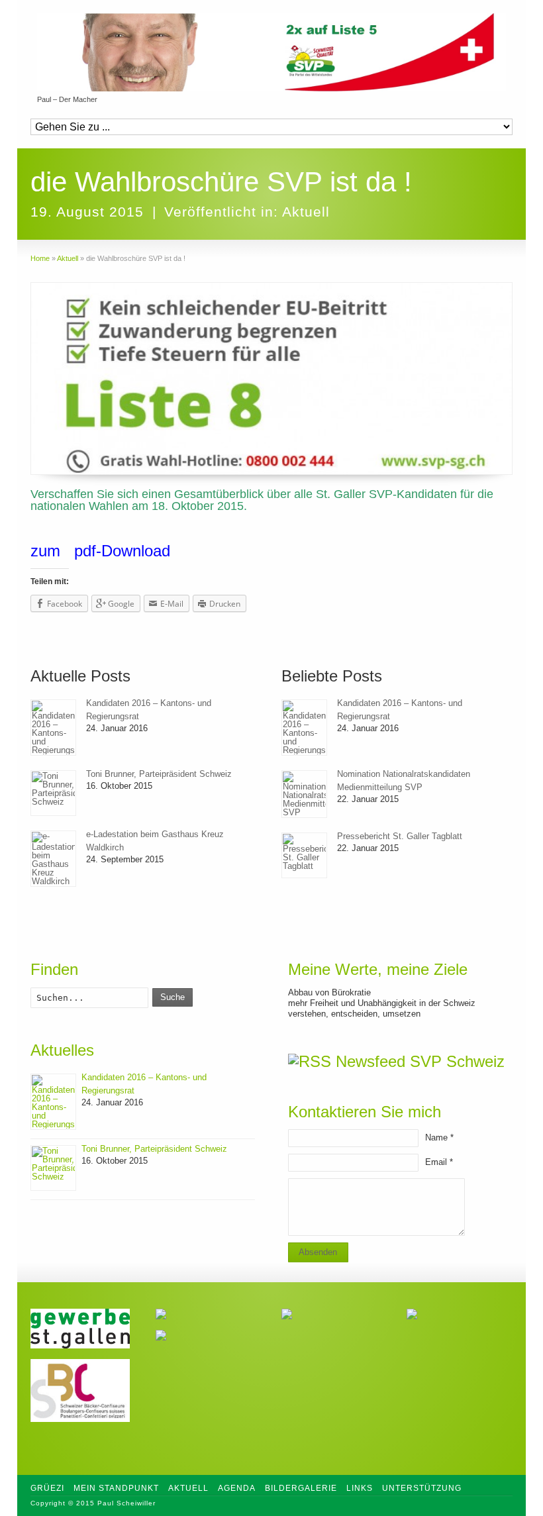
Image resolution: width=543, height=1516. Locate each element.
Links (359, 1488)
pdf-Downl (109, 551)
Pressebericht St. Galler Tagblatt (399, 836)
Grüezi (47, 1488)
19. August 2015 (87, 211)
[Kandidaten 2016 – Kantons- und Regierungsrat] (53, 727)
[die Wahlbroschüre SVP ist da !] (271, 378)
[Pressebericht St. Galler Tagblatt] (304, 855)
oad (157, 551)
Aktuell (306, 211)
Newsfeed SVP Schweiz (420, 1061)
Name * (439, 1137)
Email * (439, 1162)
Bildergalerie (301, 1488)
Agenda (237, 1488)
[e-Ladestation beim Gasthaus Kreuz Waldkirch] (53, 859)
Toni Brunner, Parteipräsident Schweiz (159, 774)
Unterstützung (422, 1488)
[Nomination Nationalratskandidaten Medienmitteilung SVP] (304, 794)
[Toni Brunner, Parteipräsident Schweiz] (53, 793)
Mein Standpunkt (116, 1488)
